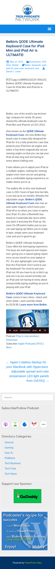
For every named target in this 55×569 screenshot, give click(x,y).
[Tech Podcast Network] (27, 13)
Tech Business (13, 463)
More (9, 347)
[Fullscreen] (44, 330)
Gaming (9, 447)
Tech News (11, 473)
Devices (9, 442)
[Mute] (40, 330)
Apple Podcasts (26, 343)
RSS (39, 343)
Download (11, 340)
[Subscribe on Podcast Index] (34, 424)
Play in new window (27, 336)
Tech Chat (10, 468)
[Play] (10, 330)
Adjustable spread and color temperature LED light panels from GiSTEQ (29, 376)
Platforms (10, 458)
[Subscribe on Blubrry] (25, 424)
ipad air (9, 68)
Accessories (35, 61)
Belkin (28, 65)
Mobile (15, 65)
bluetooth (36, 65)
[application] (27, 321)
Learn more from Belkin (33, 304)
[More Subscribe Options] (44, 424)
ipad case (19, 68)
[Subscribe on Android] (15, 424)
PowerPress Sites (33, 562)
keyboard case (32, 68)
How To (9, 453)
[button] (27, 321)
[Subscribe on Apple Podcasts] (6, 424)
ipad (44, 65)
